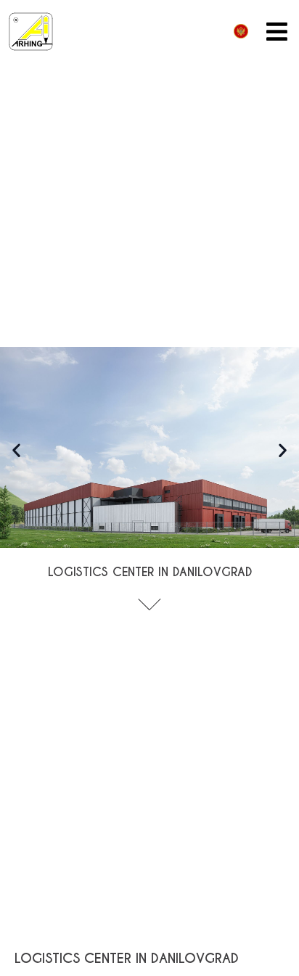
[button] (16, 449)
